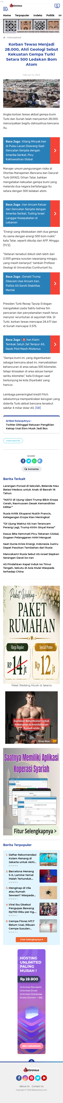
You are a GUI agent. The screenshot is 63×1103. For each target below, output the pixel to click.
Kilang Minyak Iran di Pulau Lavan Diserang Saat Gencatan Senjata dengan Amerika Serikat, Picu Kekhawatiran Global (26, 150)
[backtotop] (31, 1062)
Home (7, 15)
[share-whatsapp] (34, 461)
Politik (50, 15)
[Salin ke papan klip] (39, 461)
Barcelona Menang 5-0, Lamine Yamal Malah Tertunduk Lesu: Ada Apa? (21, 875)
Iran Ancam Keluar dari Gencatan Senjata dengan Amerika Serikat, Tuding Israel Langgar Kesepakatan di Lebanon (26, 213)
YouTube (46, 1082)
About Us (25, 1086)
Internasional (13, 440)
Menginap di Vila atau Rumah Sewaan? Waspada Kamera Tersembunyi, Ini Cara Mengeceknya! (22, 891)
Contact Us (38, 1086)
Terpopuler (22, 15)
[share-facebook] (23, 461)
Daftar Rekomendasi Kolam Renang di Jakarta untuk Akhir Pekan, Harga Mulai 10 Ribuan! (22, 858)
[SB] (38, 408)
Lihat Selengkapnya (30, 939)
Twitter (39, 1082)
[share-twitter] (28, 461)
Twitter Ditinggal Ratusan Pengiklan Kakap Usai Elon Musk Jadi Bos (30, 426)
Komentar (33, 469)
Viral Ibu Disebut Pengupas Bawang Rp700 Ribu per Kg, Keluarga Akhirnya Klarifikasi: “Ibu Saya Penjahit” (22, 908)
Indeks (37, 15)
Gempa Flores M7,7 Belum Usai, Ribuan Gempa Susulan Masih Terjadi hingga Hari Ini (22, 924)
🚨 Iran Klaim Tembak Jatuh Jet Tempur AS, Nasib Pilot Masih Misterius (25, 344)
